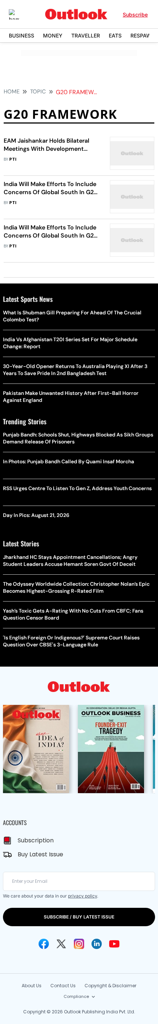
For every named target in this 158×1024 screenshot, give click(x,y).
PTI (13, 159)
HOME (11, 91)
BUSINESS (21, 35)
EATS (115, 35)
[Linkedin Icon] (97, 944)
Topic (38, 91)
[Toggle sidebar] (19, 14)
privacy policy (82, 896)
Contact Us (63, 985)
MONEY (52, 35)
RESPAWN (142, 35)
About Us (32, 985)
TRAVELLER (85, 35)
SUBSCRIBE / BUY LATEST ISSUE (79, 917)
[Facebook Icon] (44, 944)
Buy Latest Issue (40, 854)
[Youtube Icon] (114, 944)
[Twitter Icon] (61, 944)
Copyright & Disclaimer (110, 985)
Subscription (36, 840)
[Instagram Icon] (79, 944)
